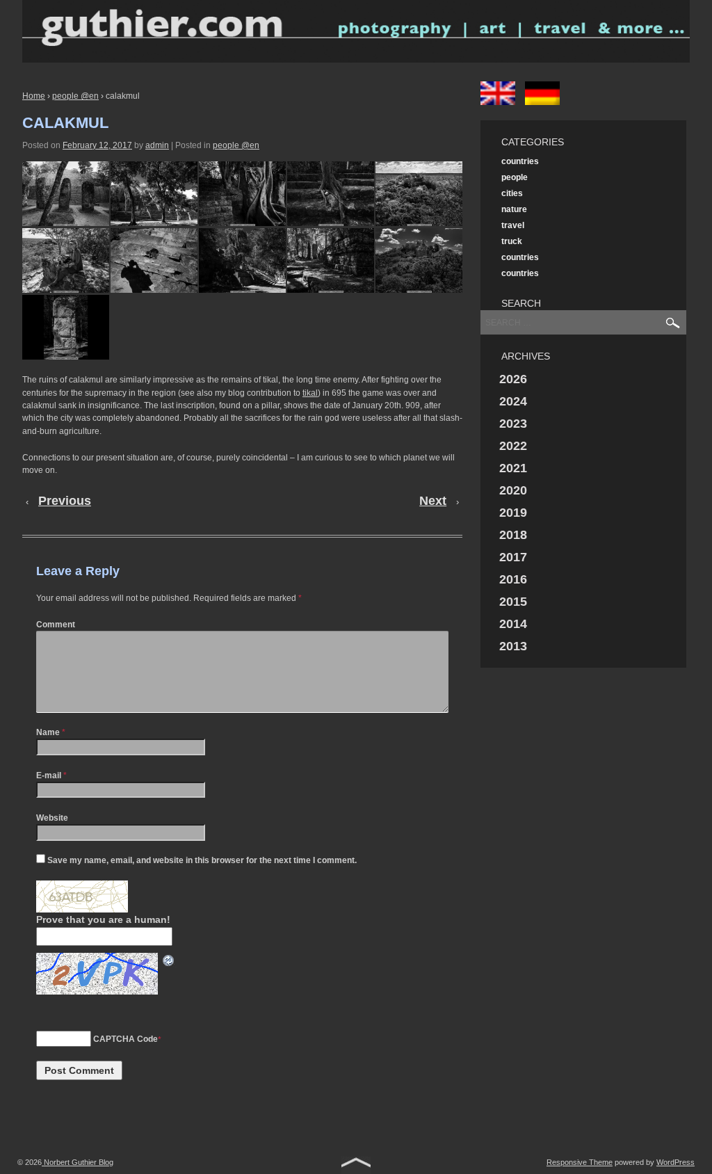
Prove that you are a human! (103, 919)
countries (520, 161)
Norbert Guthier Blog (77, 1162)
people (514, 177)
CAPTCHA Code (125, 1039)
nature (514, 209)
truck (511, 241)
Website (52, 818)
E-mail (48, 775)
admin (157, 145)
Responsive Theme (580, 1162)
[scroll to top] (356, 1164)
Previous (64, 501)
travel (512, 225)
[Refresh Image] (169, 959)
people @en (75, 96)
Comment (55, 624)
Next (432, 501)
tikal (310, 393)
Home (33, 96)
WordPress (675, 1162)
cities (512, 193)
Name (48, 732)
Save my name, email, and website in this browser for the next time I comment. (202, 860)
